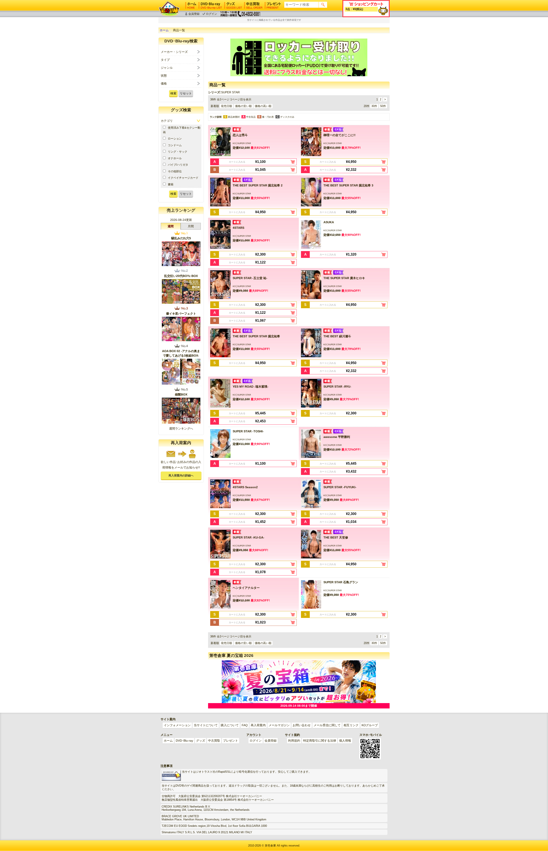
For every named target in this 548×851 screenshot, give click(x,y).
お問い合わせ (302, 725)
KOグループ (370, 725)
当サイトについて (206, 725)
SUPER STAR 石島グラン (340, 582)
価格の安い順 (243, 106)
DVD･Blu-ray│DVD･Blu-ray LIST (210, 5)
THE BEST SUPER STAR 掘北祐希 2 (258, 185)
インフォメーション (177, 725)
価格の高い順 (263, 106)
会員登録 (194, 13)
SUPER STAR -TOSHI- (248, 431)
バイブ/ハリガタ (178, 164)
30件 (374, 106)
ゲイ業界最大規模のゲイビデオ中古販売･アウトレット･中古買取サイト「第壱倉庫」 (169, 8)
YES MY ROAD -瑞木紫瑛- (250, 386)
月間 (191, 226)
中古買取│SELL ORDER (253, 5)
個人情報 (345, 740)
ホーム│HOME (190, 5)
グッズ (200, 740)
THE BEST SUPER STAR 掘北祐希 (256, 336)
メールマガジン (279, 725)
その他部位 (175, 171)
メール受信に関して (327, 725)
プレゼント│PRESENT (273, 5)
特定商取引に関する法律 (319, 740)
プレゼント (230, 740)
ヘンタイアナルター (246, 587)
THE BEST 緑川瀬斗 (337, 336)
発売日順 (226, 106)
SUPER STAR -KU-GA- (248, 537)
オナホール (175, 158)
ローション (175, 138)
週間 (171, 226)
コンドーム (175, 145)
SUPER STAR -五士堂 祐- (250, 278)
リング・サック (177, 151)
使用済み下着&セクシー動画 (181, 130)
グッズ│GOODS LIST (233, 5)
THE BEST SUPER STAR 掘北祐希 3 (348, 185)
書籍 (170, 184)
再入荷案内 (258, 725)
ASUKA (328, 222)
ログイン (211, 13)
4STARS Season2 (245, 487)
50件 (383, 106)
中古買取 (214, 740)
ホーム (164, 30)
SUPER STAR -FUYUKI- (339, 487)
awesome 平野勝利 (336, 437)
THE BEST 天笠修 (335, 537)
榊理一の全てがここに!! (339, 135)
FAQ (245, 725)
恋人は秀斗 (240, 135)
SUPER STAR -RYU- (337, 386)
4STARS (238, 227)
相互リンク (351, 725)
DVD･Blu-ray (184, 740)
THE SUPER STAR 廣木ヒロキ (344, 278)
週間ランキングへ (181, 428)
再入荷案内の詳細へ (181, 475)
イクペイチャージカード (183, 177)
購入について (230, 725)
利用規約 (294, 740)
